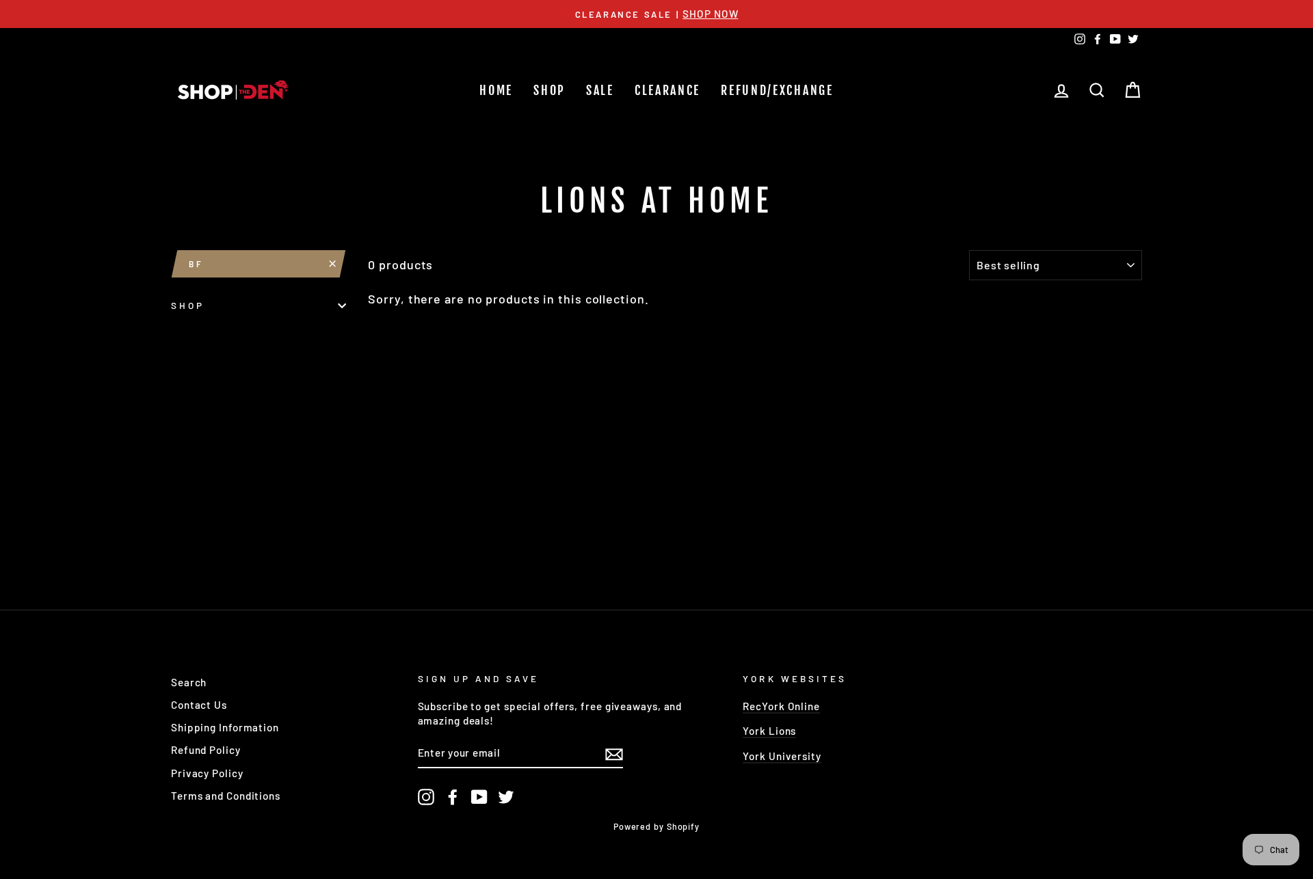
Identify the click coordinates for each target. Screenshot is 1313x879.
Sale (600, 90)
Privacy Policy (207, 773)
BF (196, 264)
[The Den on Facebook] (453, 797)
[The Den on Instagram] (426, 797)
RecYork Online (781, 706)
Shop (549, 90)
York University (782, 756)
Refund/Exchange (777, 90)
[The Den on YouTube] (479, 797)
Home (496, 90)
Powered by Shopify (656, 826)
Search (189, 682)
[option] (656, 14)
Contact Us (199, 705)
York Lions (769, 731)
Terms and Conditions (225, 795)
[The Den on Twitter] (506, 797)
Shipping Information (225, 727)
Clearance (667, 90)
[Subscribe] (614, 753)
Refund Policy (206, 750)
